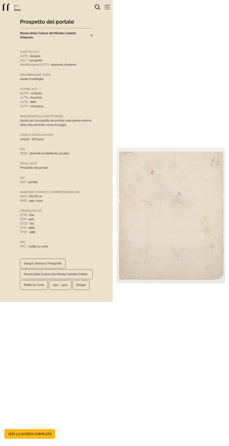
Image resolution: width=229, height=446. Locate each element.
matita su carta (34, 285)
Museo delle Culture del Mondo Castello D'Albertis (57, 274)
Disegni (81, 285)
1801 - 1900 (60, 285)
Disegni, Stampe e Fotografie (43, 263)
